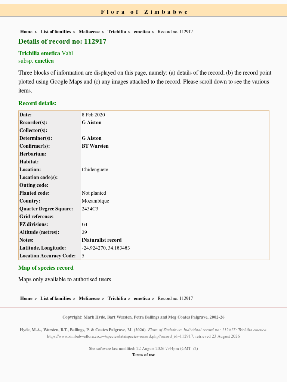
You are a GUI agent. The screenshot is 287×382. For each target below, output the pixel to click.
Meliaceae (89, 31)
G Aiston (92, 122)
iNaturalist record (102, 240)
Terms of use (143, 354)
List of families (55, 31)
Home (26, 31)
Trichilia (117, 31)
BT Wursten (95, 146)
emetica (142, 31)
